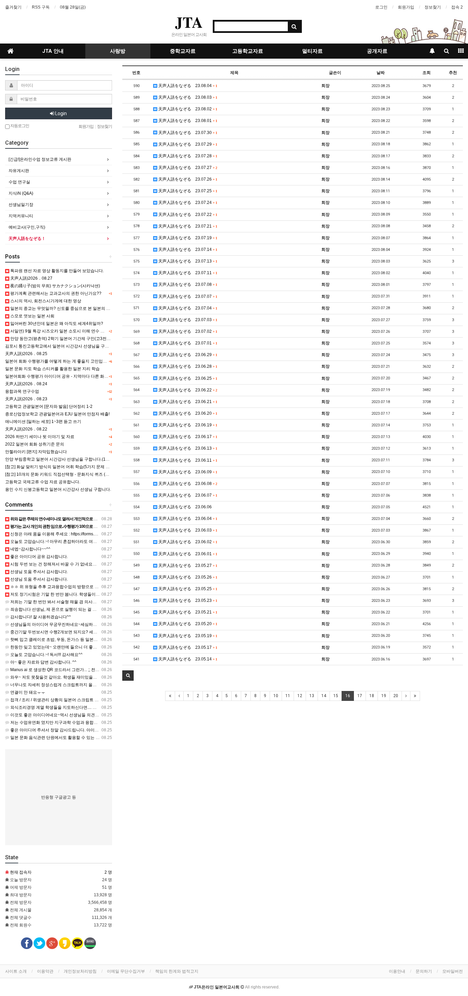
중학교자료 (183, 51)
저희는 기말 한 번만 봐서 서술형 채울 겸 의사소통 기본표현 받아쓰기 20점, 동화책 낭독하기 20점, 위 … (104, 601)
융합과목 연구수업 (22, 391)
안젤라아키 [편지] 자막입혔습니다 (36, 451)
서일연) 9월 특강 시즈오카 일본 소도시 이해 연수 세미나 (61, 331)
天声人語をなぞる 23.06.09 (187, 472)
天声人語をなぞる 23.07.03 (187, 319)
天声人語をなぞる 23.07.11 (187, 272)
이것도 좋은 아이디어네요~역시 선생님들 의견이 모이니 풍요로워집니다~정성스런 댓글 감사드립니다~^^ (105, 715)
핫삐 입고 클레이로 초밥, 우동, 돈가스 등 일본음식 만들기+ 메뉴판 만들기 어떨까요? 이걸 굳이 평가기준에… (108, 639)
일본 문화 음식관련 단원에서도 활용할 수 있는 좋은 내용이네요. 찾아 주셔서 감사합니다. (90, 737)
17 (359, 695)
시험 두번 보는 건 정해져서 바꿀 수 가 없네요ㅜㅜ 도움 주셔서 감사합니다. (77, 564)
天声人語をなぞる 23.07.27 (187, 167)
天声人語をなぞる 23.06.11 (187, 460)
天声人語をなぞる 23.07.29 (187, 144)
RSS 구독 (41, 7)
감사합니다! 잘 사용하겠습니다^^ (40, 617)
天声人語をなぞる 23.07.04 (187, 308)
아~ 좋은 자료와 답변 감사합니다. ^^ (42, 662)
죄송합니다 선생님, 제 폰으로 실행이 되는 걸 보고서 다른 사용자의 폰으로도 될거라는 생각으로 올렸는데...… (109, 609)
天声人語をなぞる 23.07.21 (187, 226)
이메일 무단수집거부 (126, 971)
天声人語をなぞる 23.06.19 (187, 425)
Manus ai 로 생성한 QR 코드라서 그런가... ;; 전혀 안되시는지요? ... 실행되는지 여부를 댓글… (94, 669)
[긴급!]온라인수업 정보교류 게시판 (40, 159)
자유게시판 (19, 170)
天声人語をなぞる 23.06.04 (187, 518)
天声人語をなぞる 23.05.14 (187, 659)
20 (395, 695)
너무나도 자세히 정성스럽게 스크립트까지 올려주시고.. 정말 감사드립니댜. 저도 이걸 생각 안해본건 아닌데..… (110, 684)
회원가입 (406, 7)
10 (275, 695)
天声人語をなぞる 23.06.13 (187, 448)
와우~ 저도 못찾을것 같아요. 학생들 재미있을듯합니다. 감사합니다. (71, 677)
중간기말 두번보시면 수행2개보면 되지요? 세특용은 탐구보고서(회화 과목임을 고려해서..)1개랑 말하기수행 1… (112, 632)
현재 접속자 (21, 872)
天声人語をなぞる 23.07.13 (187, 261)
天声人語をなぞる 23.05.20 (187, 623)
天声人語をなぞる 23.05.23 (187, 600)
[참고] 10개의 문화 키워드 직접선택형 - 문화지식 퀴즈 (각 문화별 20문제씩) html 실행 (82, 474)
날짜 (381, 72)
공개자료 (377, 51)
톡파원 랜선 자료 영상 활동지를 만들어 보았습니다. (56, 270)
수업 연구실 (19, 182)
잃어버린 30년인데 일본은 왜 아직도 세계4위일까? (56, 323)
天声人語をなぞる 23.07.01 (187, 343)
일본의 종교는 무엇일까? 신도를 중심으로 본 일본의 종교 (61, 308)
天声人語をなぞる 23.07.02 (187, 331)
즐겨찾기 (13, 7)
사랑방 (117, 51)
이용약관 (45, 971)
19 (383, 695)
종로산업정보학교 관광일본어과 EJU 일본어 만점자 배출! (57, 414)
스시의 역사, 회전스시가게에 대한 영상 (45, 301)
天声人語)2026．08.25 (26, 353)
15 (335, 695)
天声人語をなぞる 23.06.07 (187, 495)
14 (323, 695)
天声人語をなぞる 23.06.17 (187, 436)
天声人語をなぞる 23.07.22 (187, 214)
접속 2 (457, 7)
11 (287, 695)
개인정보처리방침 (80, 971)
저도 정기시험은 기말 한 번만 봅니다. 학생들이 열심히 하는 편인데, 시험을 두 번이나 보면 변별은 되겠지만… (109, 594)
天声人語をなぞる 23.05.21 (187, 612)
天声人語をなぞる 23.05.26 (187, 577)
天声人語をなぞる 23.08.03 (187, 97)
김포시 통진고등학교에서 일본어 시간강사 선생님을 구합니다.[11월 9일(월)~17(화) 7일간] (87, 346)
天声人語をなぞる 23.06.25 (187, 378)
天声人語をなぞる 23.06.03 (187, 530)
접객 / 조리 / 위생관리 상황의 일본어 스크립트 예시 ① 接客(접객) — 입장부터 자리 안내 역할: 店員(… (101, 699)
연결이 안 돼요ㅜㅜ (27, 692)
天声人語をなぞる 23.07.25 (187, 191)
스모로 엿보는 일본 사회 (31, 316)
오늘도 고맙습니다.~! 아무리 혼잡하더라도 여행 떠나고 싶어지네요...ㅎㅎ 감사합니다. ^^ (90, 541)
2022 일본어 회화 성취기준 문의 (34, 444)
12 (299, 695)
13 (311, 695)
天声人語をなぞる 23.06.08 (187, 483)
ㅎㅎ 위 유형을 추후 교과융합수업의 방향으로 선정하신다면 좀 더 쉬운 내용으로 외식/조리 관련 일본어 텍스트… (112, 586)
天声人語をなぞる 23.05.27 (187, 565)
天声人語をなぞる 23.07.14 (187, 249)
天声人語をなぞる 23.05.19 (187, 635)
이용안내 (397, 971)
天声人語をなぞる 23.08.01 (187, 120)
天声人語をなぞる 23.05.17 (187, 647)
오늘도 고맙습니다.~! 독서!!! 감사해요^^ (46, 654)
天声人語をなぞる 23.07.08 (187, 284)
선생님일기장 (21, 204)
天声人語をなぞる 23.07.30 (187, 132)
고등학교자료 (247, 51)
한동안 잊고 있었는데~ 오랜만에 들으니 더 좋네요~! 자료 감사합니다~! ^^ (76, 647)
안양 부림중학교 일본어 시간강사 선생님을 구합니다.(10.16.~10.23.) (67, 459)
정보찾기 (432, 7)
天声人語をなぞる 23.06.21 (187, 401)
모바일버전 (452, 971)
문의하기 (424, 971)
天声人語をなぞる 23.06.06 (184, 507)
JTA (189, 22)
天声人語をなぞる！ (27, 238)
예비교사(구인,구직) (27, 227)
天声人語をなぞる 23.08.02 (187, 109)
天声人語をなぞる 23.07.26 (187, 179)
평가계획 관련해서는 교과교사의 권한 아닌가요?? (55, 293)
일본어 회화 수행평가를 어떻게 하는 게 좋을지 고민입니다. (58, 361)
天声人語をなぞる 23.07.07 (187, 296)
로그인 (381, 7)
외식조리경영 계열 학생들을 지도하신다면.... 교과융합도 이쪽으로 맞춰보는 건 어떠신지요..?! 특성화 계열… (108, 707)
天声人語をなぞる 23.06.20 (187, 413)
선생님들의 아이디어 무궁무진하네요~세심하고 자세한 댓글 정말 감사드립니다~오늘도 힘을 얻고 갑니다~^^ (108, 624)
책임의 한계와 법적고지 (176, 971)
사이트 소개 (16, 971)
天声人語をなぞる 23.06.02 (187, 541)
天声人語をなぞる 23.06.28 (187, 366)
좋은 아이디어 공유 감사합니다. (38, 556)
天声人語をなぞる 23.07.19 (187, 237)
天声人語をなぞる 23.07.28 (187, 156)
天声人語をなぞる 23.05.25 (187, 588)
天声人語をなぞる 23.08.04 (187, 85)
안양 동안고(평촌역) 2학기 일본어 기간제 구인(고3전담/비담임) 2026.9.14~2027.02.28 (89, 338)
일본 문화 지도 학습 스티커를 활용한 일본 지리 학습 (52, 368)
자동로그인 (19, 125)
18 (371, 695)
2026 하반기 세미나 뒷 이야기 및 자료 (39, 436)
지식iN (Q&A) (21, 193)
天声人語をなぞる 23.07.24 (187, 202)
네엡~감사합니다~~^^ (29, 549)
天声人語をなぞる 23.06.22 (187, 390)
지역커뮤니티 (21, 216)
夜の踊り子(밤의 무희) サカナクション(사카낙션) (54, 285)
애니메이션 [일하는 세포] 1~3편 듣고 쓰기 (43, 421)
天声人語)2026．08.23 (26, 399)
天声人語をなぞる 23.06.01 (187, 553)
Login (60, 113)
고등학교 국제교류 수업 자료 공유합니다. (42, 481)
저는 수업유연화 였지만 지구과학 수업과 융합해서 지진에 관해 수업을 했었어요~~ (84, 722)
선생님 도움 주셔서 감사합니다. (38, 571)
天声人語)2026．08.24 (26, 383)
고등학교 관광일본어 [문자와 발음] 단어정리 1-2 (49, 406)
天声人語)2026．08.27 (30, 278)
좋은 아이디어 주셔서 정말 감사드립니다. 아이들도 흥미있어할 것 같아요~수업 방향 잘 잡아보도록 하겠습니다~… (113, 730)
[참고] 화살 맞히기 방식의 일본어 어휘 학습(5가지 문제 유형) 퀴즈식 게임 (71, 466)
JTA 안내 (53, 51)
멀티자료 (312, 51)
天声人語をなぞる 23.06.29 (187, 354)
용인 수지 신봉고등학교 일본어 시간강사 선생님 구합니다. (58, 489)
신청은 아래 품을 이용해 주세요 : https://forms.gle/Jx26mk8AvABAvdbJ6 (75, 534)
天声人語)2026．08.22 (26, 429)
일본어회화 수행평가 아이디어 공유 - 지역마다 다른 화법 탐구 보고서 (68, 376)
